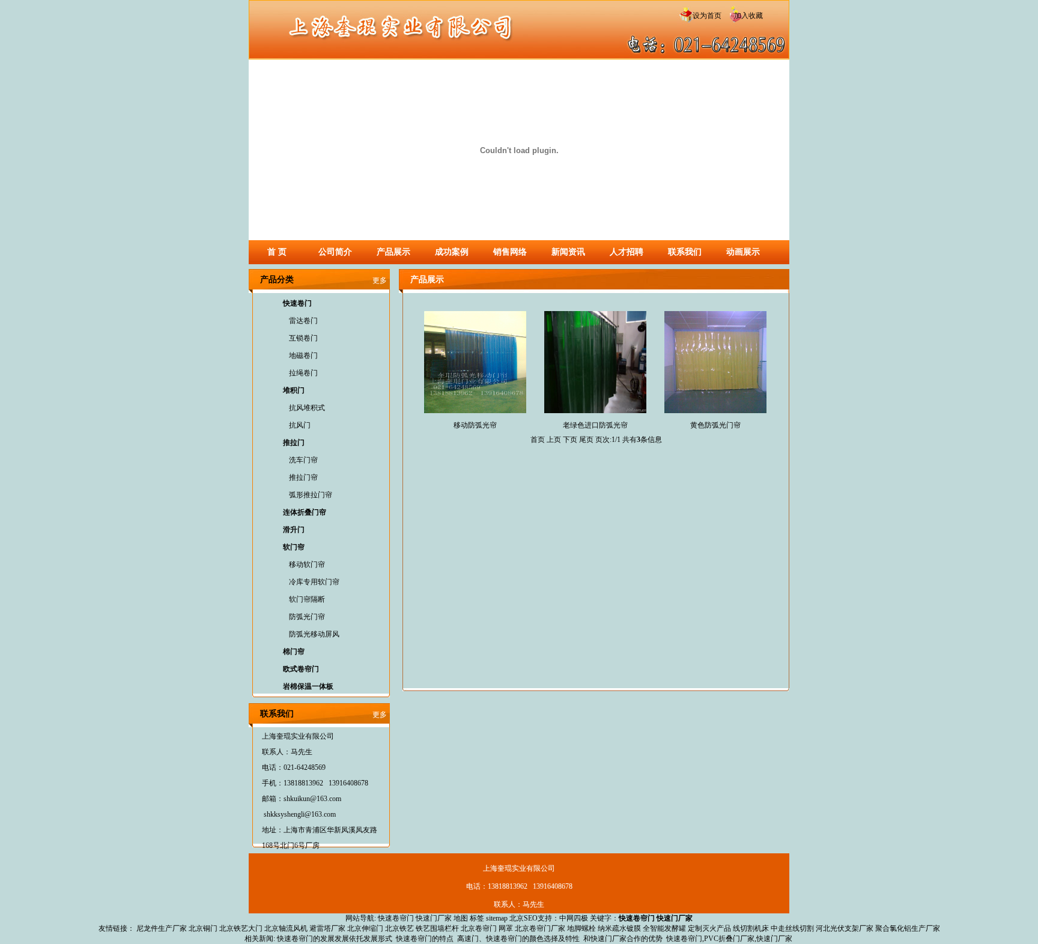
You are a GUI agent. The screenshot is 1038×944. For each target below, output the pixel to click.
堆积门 (294, 390)
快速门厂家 (434, 918)
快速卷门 (297, 303)
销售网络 (510, 251)
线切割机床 (751, 928)
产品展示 (393, 251)
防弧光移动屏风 (314, 634)
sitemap (497, 918)
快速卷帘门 (396, 918)
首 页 (277, 251)
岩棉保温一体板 (308, 686)
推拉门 (294, 442)
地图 (461, 918)
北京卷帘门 (479, 928)
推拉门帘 (303, 477)
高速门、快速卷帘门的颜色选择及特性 (518, 938)
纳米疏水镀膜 (619, 928)
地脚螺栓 (581, 928)
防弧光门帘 (307, 617)
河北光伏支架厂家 (844, 928)
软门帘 (294, 547)
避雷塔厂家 (327, 928)
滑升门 (294, 529)
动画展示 (743, 251)
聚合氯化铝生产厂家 (907, 928)
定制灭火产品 (709, 928)
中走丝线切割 (792, 928)
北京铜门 (203, 928)
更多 (379, 280)
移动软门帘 (307, 564)
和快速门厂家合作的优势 (623, 938)
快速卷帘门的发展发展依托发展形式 (334, 938)
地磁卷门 (303, 355)
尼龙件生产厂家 (161, 928)
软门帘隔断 (307, 599)
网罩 (506, 928)
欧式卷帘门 (301, 669)
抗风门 (300, 425)
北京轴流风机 (286, 928)
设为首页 (706, 15)
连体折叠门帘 (304, 512)
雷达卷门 (303, 320)
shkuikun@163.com (312, 798)
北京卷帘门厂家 (540, 928)
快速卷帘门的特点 (425, 938)
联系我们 (685, 251)
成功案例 (452, 251)
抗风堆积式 (307, 408)
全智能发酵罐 (664, 928)
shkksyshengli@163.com (300, 814)
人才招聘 (626, 251)
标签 (477, 918)
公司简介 (335, 251)
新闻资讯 (568, 251)
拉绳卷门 (303, 373)
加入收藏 (744, 15)
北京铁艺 (399, 928)
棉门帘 (294, 651)
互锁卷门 (303, 338)
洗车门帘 (303, 460)
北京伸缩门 (365, 928)
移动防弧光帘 (475, 425)
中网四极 (573, 918)
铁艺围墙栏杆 (437, 928)
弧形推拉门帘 (310, 495)
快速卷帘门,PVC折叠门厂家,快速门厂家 (729, 938)
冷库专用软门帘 (314, 582)
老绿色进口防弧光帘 (595, 425)
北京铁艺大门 (241, 928)
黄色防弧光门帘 (715, 425)
